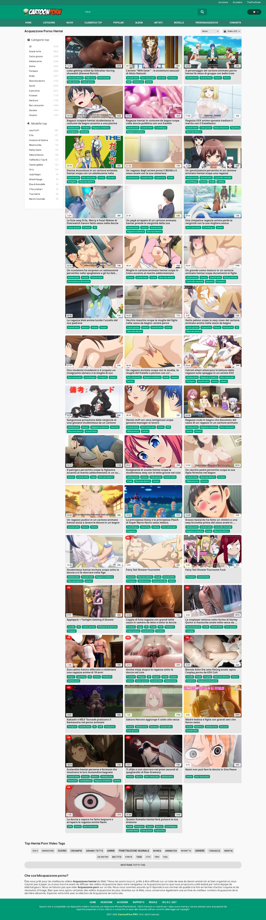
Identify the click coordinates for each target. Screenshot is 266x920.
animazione (48, 851)
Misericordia (43, 145)
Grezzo (144, 227)
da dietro (103, 857)
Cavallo (71, 626)
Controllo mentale (223, 177)
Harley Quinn (43, 150)
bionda (157, 851)
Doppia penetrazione (207, 680)
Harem (218, 77)
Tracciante (43, 194)
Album (139, 22)
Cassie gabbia (43, 165)
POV (161, 626)
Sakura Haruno (43, 155)
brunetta (186, 851)
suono (62, 850)
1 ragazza (214, 851)
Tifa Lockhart (43, 189)
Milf (129, 81)
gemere (200, 850)
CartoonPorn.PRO (128, 914)
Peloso (217, 327)
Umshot (43, 115)
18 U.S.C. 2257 (169, 902)
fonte (128, 857)
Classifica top (93, 22)
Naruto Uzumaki (43, 199)
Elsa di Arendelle (43, 184)
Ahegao (141, 676)
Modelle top (39, 123)
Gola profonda (230, 277)
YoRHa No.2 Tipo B (43, 160)
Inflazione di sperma (107, 626)
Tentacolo (72, 780)
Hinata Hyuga (43, 179)
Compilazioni (86, 780)
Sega (93, 477)
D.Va (43, 135)
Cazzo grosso (43, 56)
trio (156, 857)
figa (165, 857)
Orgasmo (131, 531)
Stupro (71, 676)
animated (171, 850)
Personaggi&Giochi (206, 22)
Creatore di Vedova (43, 140)
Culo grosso (73, 81)
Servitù (130, 381)
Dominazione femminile (79, 281)
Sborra (139, 776)
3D (43, 46)
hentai (228, 850)
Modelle (179, 22)
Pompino (43, 71)
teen (139, 857)
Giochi (43, 86)
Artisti (158, 22)
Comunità (235, 22)
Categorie (49, 22)
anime (111, 850)
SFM (70, 826)
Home (28, 22)
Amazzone (138, 81)
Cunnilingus (160, 127)
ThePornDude (254, 2)
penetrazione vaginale (134, 850)
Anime (43, 66)
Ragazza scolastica (101, 127)
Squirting (235, 127)
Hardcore (43, 100)
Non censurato (43, 105)
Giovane (43, 110)
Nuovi (69, 22)
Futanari (43, 95)
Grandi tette (43, 51)
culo (35, 851)
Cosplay (190, 631)
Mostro (85, 327)
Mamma (199, 726)
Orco (43, 169)
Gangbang (73, 131)
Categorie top (40, 40)
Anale (43, 76)
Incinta (203, 181)
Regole (153, 902)
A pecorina (43, 91)
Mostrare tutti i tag (133, 865)
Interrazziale (103, 77)
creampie (76, 850)
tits (148, 857)
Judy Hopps (43, 174)
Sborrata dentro (43, 81)
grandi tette (94, 850)
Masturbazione (221, 127)
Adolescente (43, 61)
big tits (116, 857)
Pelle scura (90, 77)
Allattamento (133, 431)
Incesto (221, 477)
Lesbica (221, 181)
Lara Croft (43, 130)
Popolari (118, 22)
